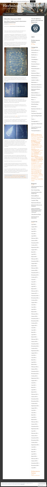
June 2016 (33, 307)
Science (40, 167)
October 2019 (34, 245)
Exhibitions (33, 66)
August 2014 (34, 353)
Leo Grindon (35, 154)
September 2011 (34, 428)
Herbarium (35, 150)
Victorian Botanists (35, 130)
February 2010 (34, 458)
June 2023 (33, 229)
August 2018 (34, 263)
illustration (40, 152)
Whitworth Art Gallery (34, 179)
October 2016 (34, 300)
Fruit (34, 148)
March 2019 (33, 256)
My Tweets (33, 44)
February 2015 (34, 339)
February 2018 (34, 268)
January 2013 (34, 396)
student (40, 169)
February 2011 (34, 433)
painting (37, 164)
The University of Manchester (36, 172)
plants (35, 165)
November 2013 (34, 373)
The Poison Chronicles (36, 113)
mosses (38, 162)
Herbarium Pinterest (35, 198)
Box (37, 141)
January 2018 (34, 270)
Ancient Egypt (33, 138)
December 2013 (34, 371)
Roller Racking (34, 104)
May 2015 (33, 332)
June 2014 (33, 357)
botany (34, 141)
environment (36, 146)
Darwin (32, 146)
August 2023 (34, 226)
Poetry (37, 165)
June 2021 (33, 233)
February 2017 (34, 291)
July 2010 (33, 447)
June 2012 (33, 412)
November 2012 (34, 401)
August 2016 (34, 302)
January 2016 (34, 316)
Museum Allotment (35, 95)
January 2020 (34, 240)
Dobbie (15, 177)
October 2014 (34, 348)
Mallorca (36, 155)
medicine (39, 161)
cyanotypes (12, 177)
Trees (32, 119)
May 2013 (33, 387)
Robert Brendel (35, 167)
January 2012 (34, 424)
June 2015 (33, 330)
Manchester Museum (22, 175)
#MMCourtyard (34, 136)
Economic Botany (35, 64)
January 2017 (34, 293)
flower (40, 147)
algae (38, 137)
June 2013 (33, 385)
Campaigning (34, 59)
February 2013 (34, 394)
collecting (33, 143)
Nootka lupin (33, 164)
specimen (38, 168)
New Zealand (24, 177)
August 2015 (34, 325)
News (9, 176)
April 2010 (33, 454)
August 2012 (34, 408)
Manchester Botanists (36, 84)
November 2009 (34, 465)
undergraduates (35, 174)
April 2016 (33, 309)
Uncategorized (34, 121)
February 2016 (34, 314)
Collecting (33, 61)
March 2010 (33, 456)
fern (20, 177)
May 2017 (33, 284)
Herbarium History (15, 175)
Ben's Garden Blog (35, 190)
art (40, 138)
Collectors (20, 14)
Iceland (36, 152)
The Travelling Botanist (36, 115)
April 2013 (33, 389)
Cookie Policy (22, 484)
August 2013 (34, 380)
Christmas (37, 142)
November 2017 (34, 275)
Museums (6, 176)
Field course (35, 147)
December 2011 (34, 426)
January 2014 (34, 369)
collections (35, 145)
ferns (32, 147)
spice (38, 169)
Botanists (33, 57)
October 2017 (34, 277)
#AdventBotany (34, 50)
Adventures (34, 52)
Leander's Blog (34, 200)
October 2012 (34, 403)
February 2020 (34, 238)
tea (41, 170)
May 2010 (33, 451)
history (32, 152)
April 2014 (33, 362)
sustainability (37, 170)
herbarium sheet (36, 151)
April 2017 (33, 286)
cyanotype (8, 177)
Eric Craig (18, 177)
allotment (41, 137)
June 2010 (33, 449)
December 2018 (34, 261)
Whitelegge (41, 178)
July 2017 (33, 279)
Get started (33, 1)
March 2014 (33, 364)
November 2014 (34, 346)
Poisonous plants (35, 102)
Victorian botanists (34, 177)
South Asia (33, 106)
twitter (32, 174)
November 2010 (34, 440)
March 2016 (33, 311)
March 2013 (33, 392)
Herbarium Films (35, 73)
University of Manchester (36, 123)
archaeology (38, 138)
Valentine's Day (40, 175)
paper (39, 164)
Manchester (34, 82)
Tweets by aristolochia (35, 475)
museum (33, 163)
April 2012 (33, 417)
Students (18, 176)
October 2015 (34, 323)
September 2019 (34, 247)
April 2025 (33, 224)
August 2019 (34, 249)
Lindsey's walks (34, 80)
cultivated (40, 145)
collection (38, 143)
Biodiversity (39, 139)
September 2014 (34, 350)
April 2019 (33, 254)
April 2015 (33, 334)
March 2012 (33, 419)
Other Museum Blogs (36, 214)
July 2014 (33, 355)
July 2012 (33, 410)
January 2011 (34, 435)
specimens (34, 169)
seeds (32, 168)
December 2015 (34, 318)
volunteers (37, 178)
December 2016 (34, 295)
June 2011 (33, 431)
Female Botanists (35, 68)
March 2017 (33, 288)
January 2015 (34, 341)
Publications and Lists (31, 14)
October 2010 (34, 442)
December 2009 (34, 463)
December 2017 (34, 272)
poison (39, 165)
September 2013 (34, 378)
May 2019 (33, 252)
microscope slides (33, 162)
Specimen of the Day (13, 176)
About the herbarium (9, 14)
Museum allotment (39, 163)
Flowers (32, 148)
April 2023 (33, 231)
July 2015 (33, 327)
